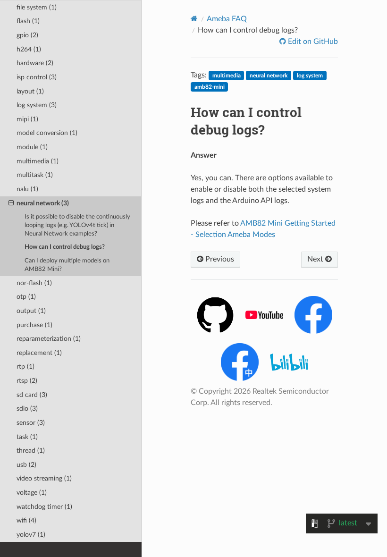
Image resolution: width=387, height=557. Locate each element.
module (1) (32, 147)
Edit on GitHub (312, 41)
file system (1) (37, 7)
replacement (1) (39, 352)
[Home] (194, 19)
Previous (218, 259)
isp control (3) (37, 77)
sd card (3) (32, 394)
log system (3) (37, 105)
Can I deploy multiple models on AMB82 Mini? (67, 265)
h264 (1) (29, 49)
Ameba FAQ (227, 19)
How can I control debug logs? (65, 247)
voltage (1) (32, 492)
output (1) (31, 310)
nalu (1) (27, 189)
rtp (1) (25, 366)
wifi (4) (26, 520)
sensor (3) (31, 422)
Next (316, 259)
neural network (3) (43, 203)
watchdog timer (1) (44, 506)
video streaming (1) (44, 478)
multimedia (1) (38, 161)
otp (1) (26, 296)
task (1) (27, 436)
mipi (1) (27, 119)
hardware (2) (35, 63)
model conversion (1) (47, 132)
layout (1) (30, 91)
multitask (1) (35, 174)
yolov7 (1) (31, 534)
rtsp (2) (27, 380)
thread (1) (31, 450)
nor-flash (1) (34, 283)
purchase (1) (34, 325)
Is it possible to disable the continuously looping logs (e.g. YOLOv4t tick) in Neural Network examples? (77, 225)
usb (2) (26, 464)
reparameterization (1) (49, 338)
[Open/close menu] (11, 203)
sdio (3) (27, 408)
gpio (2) (27, 35)
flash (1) (28, 21)
